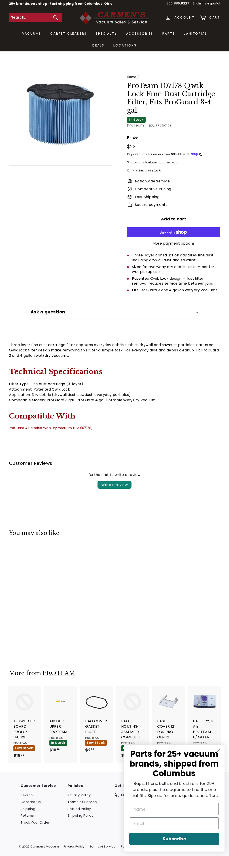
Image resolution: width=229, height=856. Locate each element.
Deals (98, 45)
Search (27, 795)
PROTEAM (58, 673)
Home (131, 77)
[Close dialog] (219, 750)
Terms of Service (82, 801)
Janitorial (195, 33)
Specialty (106, 33)
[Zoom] (60, 114)
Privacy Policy (79, 795)
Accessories (140, 33)
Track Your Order (35, 822)
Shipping (133, 162)
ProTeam (135, 125)
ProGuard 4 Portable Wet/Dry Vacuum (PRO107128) (51, 428)
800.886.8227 (177, 3)
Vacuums (32, 33)
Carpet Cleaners (68, 33)
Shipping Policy (80, 815)
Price (132, 137)
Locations (125, 45)
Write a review (114, 484)
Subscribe (174, 839)
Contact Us (31, 801)
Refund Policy (79, 808)
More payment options (174, 243)
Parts (168, 33)
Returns (27, 815)
